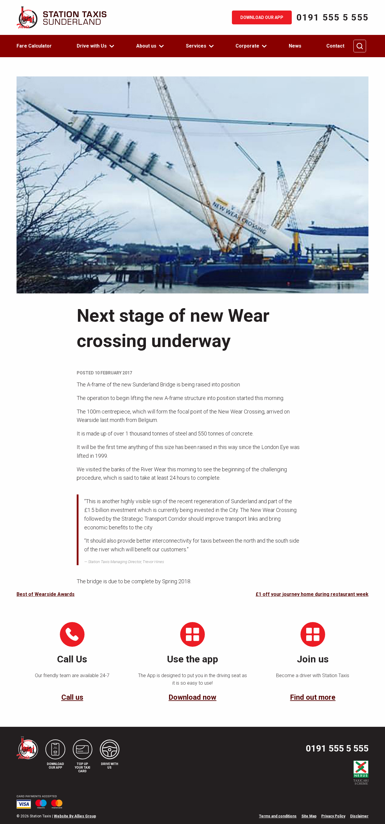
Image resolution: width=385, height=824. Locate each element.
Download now (192, 697)
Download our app (261, 17)
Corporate (247, 46)
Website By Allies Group (75, 816)
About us (146, 46)
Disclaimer (359, 816)
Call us (72, 697)
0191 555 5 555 (333, 17)
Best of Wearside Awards (46, 594)
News (295, 46)
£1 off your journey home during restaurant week (312, 594)
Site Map (308, 816)
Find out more (312, 697)
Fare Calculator (34, 46)
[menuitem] (38, 46)
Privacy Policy (333, 816)
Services (196, 46)
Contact (335, 46)
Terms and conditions (278, 816)
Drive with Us (92, 46)
